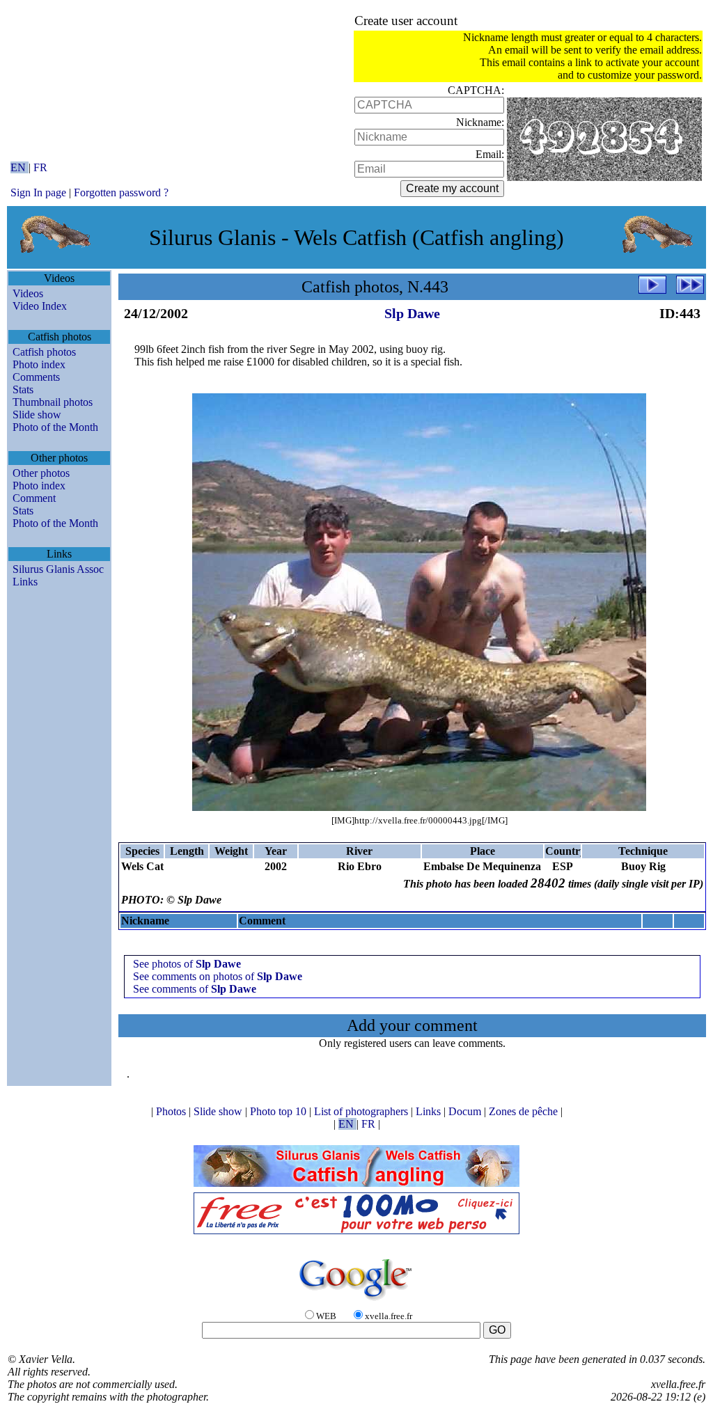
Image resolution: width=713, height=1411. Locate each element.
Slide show (37, 414)
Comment (34, 498)
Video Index (40, 306)
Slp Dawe (412, 313)
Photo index (39, 364)
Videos (28, 293)
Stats (23, 389)
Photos (172, 1111)
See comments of (194, 989)
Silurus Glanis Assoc (58, 569)
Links (25, 582)
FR (40, 167)
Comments (36, 377)
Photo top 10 (279, 1111)
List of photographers (362, 1111)
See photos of (187, 964)
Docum (466, 1111)
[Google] (356, 1301)
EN (19, 167)
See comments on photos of (217, 976)
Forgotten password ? (121, 192)
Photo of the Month (55, 427)
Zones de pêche (525, 1111)
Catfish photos (44, 352)
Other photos (41, 473)
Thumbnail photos (53, 402)
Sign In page (38, 192)
